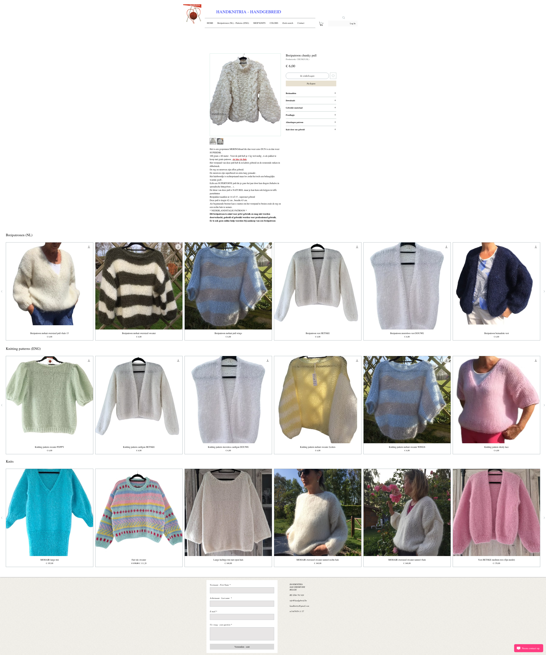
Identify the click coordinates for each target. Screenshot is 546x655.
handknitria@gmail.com (299, 606)
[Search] (343, 18)
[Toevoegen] (333, 76)
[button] (321, 24)
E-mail (213, 612)
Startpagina (215, 43)
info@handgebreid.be (298, 601)
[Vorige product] (1, 292)
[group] (273, 292)
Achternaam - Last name (221, 598)
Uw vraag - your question (221, 625)
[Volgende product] (544, 292)
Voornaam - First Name (220, 585)
